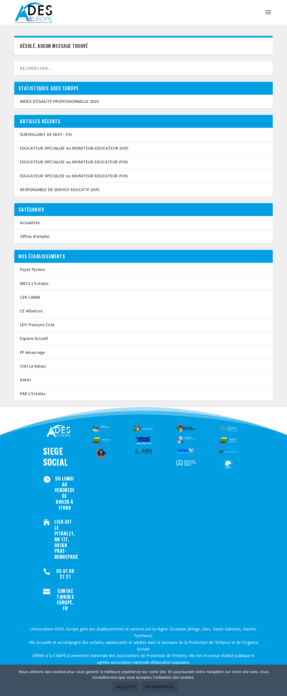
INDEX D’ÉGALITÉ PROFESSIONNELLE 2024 (59, 101)
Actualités (30, 222)
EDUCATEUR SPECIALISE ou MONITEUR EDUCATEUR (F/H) (74, 161)
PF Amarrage (32, 352)
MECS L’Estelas (34, 283)
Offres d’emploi (35, 236)
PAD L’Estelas (32, 393)
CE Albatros (31, 311)
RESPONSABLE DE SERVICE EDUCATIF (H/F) (59, 189)
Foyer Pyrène (32, 269)
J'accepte (126, 687)
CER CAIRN (30, 297)
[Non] (279, 680)
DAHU (25, 379)
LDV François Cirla (37, 324)
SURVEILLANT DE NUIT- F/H (46, 134)
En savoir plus (159, 687)
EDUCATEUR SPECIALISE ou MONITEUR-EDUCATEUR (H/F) (74, 148)
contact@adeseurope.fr (65, 600)
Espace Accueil (34, 338)
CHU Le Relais (33, 366)
